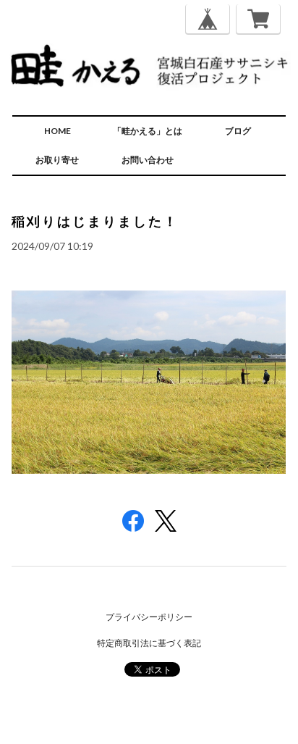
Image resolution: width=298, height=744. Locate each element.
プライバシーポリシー (149, 616)
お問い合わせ (148, 159)
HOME (57, 130)
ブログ (238, 130)
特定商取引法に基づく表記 (149, 643)
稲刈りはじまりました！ (95, 221)
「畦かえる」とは (147, 130)
